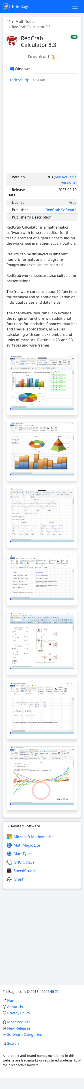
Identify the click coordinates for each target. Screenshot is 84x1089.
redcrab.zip (19, 79)
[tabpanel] (44, 79)
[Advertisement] (42, 128)
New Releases (18, 1028)
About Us (15, 1006)
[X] (56, 991)
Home (12, 1000)
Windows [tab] (22, 68)
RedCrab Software (61, 209)
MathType (22, 853)
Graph (19, 879)
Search (13, 1043)
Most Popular (18, 1022)
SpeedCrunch (25, 870)
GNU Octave (24, 862)
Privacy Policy (18, 1013)
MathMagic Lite (27, 845)
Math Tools (24, 21)
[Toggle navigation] (75, 6)
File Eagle (20, 6)
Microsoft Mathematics (33, 836)
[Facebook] (52, 991)
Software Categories (24, 1034)
